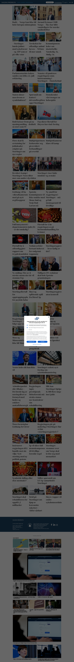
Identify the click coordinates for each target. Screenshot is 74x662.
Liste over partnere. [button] (35, 334)
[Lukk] (49, 317)
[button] (37, 329)
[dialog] (37, 331)
